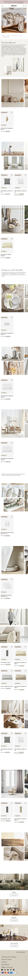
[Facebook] (2, 969)
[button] (13, 108)
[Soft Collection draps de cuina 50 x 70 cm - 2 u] (7, 525)
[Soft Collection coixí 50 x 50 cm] (7, 184)
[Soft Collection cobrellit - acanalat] (7, 247)
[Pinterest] (10, 969)
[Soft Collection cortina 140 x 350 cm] (20, 812)
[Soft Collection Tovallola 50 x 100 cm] (7, 121)
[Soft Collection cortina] (7, 655)
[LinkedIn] (13, 969)
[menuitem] (2, 6)
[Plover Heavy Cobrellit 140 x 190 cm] (20, 656)
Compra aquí (20, 2)
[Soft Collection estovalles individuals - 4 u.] (7, 588)
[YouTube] (8, 969)
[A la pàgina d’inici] (14, 5)
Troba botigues (9, 967)
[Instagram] (5, 969)
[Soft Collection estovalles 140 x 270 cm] (7, 389)
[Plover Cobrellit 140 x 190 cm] (7, 679)
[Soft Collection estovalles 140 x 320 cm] (7, 326)
